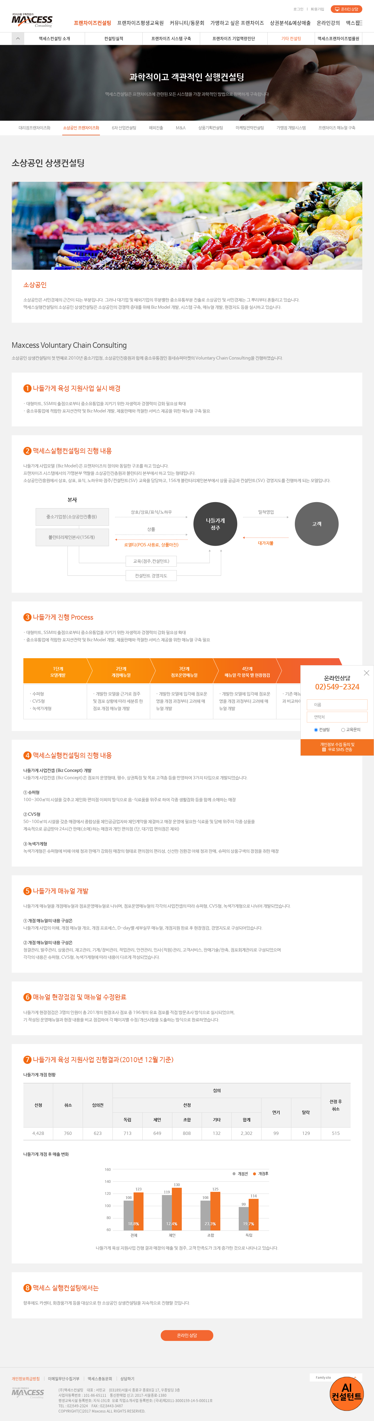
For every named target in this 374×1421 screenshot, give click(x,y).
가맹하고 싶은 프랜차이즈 (237, 23)
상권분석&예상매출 (290, 23)
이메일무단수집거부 (63, 1378)
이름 (317, 705)
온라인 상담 (187, 1335)
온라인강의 (328, 23)
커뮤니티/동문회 (187, 23)
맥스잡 (353, 23)
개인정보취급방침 (26, 1378)
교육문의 (353, 729)
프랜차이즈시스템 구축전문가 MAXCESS (32, 20)
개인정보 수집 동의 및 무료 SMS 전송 (337, 747)
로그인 (298, 9)
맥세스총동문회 (100, 1378)
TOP (18, 38)
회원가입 (317, 9)
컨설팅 (324, 729)
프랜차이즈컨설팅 (92, 23)
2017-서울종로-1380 (151, 1395)
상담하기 (346, 9)
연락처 (319, 717)
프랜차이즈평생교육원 (140, 23)
